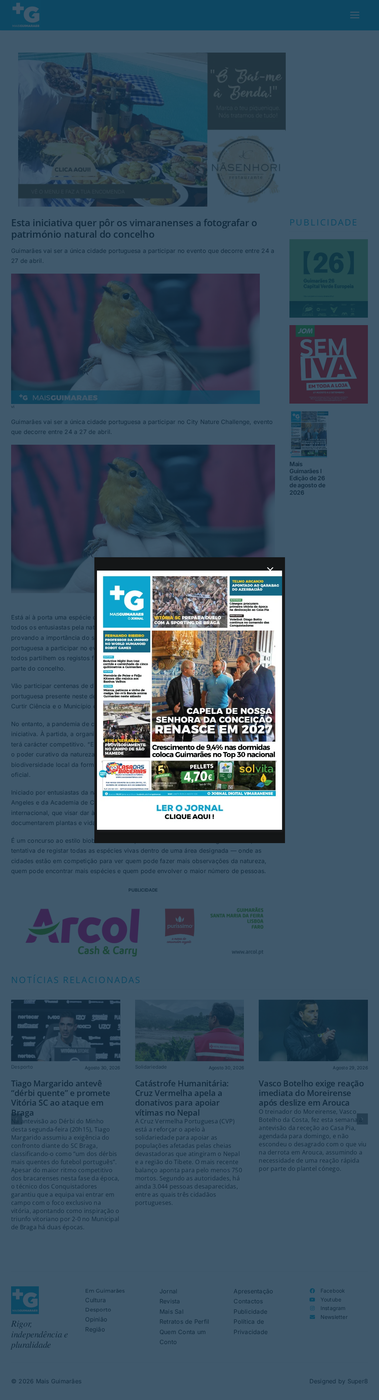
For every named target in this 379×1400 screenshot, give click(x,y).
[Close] (270, 570)
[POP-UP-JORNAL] (189, 573)
